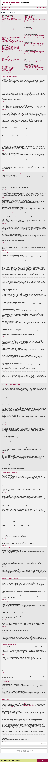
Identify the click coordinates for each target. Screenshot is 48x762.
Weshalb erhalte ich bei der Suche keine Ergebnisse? (33, 44)
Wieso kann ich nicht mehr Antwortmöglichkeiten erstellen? (12, 50)
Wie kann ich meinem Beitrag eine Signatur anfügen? (11, 48)
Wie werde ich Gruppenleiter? (29, 20)
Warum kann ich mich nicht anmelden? (8, 20)
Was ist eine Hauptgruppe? (29, 23)
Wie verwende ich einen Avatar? (7, 39)
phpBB (20, 750)
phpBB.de (23, 212)
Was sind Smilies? (5, 66)
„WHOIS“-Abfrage (40, 721)
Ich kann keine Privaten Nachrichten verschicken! (32, 28)
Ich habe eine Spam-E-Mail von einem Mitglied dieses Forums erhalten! (35, 31)
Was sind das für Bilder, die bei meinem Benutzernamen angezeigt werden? (11, 38)
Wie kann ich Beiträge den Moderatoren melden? (10, 56)
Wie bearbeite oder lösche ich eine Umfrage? (9, 51)
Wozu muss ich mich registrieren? (7, 16)
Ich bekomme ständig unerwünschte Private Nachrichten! (34, 29)
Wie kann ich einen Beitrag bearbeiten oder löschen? (10, 47)
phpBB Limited (15, 212)
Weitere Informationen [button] (19, 760)
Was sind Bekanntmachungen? (7, 69)
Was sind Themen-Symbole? (6, 72)
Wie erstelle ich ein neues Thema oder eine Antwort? (10, 46)
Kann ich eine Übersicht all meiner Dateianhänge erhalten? (34, 61)
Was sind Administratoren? (29, 16)
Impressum (24, 749)
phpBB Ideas (12, 713)
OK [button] (42, 760)
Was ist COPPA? (5, 17)
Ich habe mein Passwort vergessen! (8, 23)
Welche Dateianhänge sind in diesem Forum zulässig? (33, 60)
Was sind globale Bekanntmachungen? (8, 68)
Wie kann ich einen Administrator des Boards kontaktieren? (34, 69)
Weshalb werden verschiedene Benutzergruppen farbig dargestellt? (33, 22)
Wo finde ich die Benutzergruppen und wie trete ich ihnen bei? (34, 19)
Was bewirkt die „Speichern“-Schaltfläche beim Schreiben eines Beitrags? (12, 58)
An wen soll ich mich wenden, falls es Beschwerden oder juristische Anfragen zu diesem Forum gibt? (34, 68)
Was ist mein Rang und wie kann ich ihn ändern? (10, 40)
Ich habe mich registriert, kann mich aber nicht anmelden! (11, 19)
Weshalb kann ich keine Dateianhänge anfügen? (10, 53)
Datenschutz (31, 749)
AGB (27, 749)
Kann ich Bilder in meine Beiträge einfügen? (9, 67)
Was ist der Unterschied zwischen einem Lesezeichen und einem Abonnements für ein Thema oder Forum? (34, 52)
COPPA (21, 114)
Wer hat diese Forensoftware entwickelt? (31, 65)
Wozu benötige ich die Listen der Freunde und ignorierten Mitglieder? (34, 36)
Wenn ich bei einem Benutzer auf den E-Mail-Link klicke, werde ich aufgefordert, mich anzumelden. (12, 42)
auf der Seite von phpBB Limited (28, 705)
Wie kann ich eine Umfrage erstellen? (8, 49)
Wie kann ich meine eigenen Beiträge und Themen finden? (34, 47)
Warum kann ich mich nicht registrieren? (8, 18)
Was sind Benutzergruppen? (29, 18)
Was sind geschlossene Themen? (7, 71)
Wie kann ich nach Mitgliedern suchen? (31, 46)
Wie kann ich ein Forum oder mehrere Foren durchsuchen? (34, 43)
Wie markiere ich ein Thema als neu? (8, 60)
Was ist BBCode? (5, 64)
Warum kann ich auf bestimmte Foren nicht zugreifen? (11, 52)
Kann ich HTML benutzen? (6, 65)
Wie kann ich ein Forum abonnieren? (30, 55)
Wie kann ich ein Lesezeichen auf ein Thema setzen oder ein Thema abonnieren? (34, 54)
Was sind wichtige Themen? (6, 70)
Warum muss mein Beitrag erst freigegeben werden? (10, 59)
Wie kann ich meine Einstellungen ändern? (9, 29)
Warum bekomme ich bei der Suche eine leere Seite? (33, 45)
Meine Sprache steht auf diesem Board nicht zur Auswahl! (11, 36)
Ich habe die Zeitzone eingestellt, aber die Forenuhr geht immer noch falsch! (12, 35)
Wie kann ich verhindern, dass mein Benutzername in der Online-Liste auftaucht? (11, 31)
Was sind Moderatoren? (28, 17)
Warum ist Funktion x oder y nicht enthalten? (32, 66)
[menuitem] (9, 7)
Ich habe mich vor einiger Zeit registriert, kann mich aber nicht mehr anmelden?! (12, 22)
